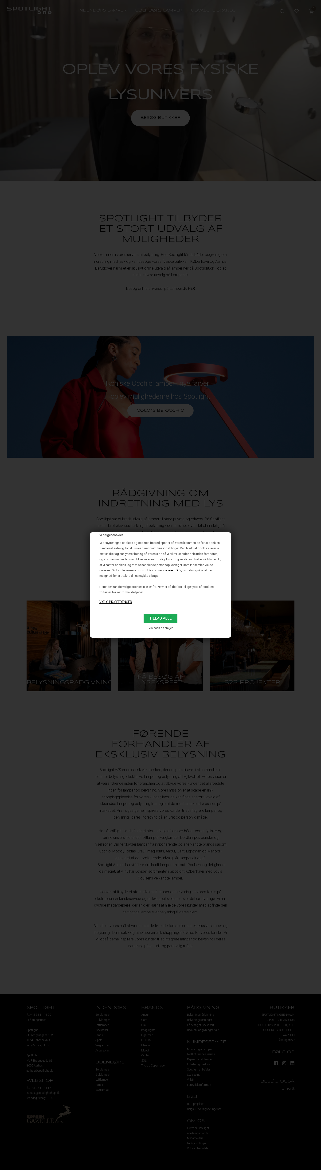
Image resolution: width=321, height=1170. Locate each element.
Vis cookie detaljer (161, 628)
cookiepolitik (172, 570)
